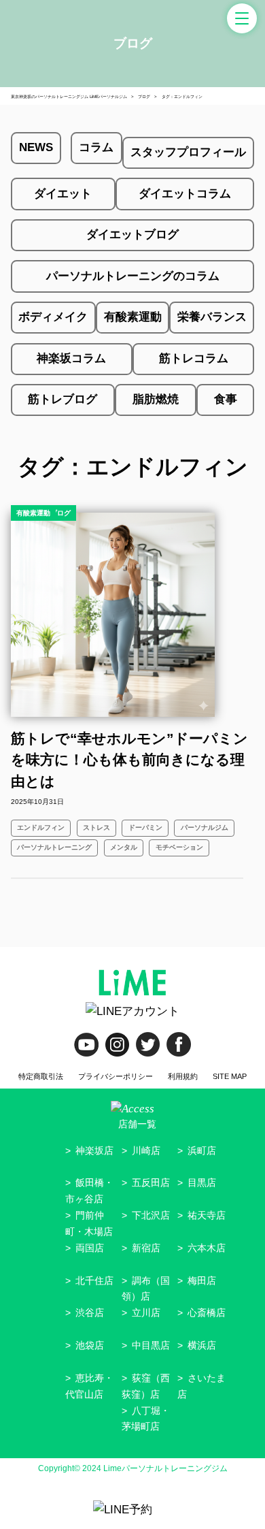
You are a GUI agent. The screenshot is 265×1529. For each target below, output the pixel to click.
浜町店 (202, 1150)
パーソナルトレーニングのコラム (132, 276)
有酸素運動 (133, 316)
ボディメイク (53, 316)
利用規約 (183, 1076)
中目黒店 (151, 1345)
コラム (96, 147)
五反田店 (151, 1182)
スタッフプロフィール (188, 152)
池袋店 (89, 1345)
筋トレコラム (193, 358)
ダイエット (63, 193)
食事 (225, 399)
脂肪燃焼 (155, 399)
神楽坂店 (94, 1150)
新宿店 (146, 1247)
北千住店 (94, 1280)
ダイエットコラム (185, 193)
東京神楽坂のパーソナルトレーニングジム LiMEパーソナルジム (69, 96)
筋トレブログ (62, 399)
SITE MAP (230, 1076)
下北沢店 (151, 1215)
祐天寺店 (207, 1215)
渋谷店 (89, 1312)
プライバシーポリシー (115, 1076)
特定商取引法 (40, 1076)
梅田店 (202, 1280)
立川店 (146, 1312)
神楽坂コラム (71, 358)
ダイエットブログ (132, 234)
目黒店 (202, 1182)
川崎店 (146, 1150)
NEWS (36, 147)
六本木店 (207, 1247)
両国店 (89, 1247)
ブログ (144, 96)
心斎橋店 (207, 1312)
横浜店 (202, 1345)
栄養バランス (212, 316)
